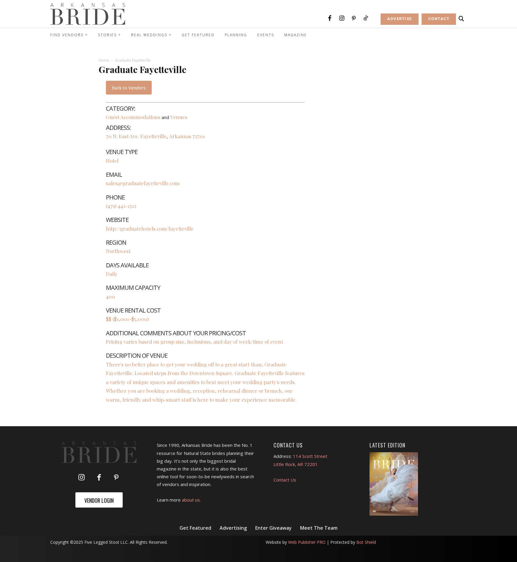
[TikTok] (366, 19)
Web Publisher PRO (307, 542)
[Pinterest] (354, 19)
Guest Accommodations (133, 117)
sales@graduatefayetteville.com (143, 183)
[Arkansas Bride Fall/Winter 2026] (393, 484)
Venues (178, 117)
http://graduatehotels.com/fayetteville (150, 228)
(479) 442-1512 (121, 205)
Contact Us (284, 480)
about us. (191, 500)
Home (104, 60)
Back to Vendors (129, 88)
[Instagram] (342, 19)
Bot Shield (366, 542)
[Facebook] (330, 19)
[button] (461, 18)
